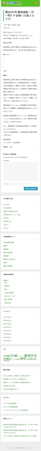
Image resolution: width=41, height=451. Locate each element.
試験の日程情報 (7, 252)
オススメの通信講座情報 (10, 407)
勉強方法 (6, 280)
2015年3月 (6, 317)
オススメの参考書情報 (9, 403)
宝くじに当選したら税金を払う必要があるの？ (17, 376)
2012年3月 (6, 340)
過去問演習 (7, 303)
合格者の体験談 (9, 293)
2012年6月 (6, 334)
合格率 (5, 262)
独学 (5, 289)
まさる (11, 427)
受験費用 (6, 256)
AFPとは (5, 225)
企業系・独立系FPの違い (10, 211)
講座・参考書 (8, 299)
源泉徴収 (17, 359)
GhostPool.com (20, 448)
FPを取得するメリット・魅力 (12, 214)
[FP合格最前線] (12, 4)
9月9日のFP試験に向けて (10, 389)
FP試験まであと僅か (9, 386)
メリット (21, 356)
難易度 (5, 246)
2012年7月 (6, 330)
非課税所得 (6, 360)
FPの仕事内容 (7, 208)
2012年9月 (6, 327)
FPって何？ (6, 204)
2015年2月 (6, 320)
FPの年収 (6, 218)
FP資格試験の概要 (8, 242)
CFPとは (5, 228)
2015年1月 (6, 324)
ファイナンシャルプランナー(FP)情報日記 (15, 410)
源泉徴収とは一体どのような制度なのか (15, 379)
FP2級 (6, 356)
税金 (27, 359)
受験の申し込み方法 (9, 259)
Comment (6, 160)
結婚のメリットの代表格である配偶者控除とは (17, 382)
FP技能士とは (7, 221)
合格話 (7, 358)
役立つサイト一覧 (9, 296)
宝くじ (13, 359)
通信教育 (7, 286)
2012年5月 (6, 337)
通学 (5, 282)
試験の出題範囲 (7, 266)
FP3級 (13, 355)
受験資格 (6, 249)
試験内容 (32, 359)
